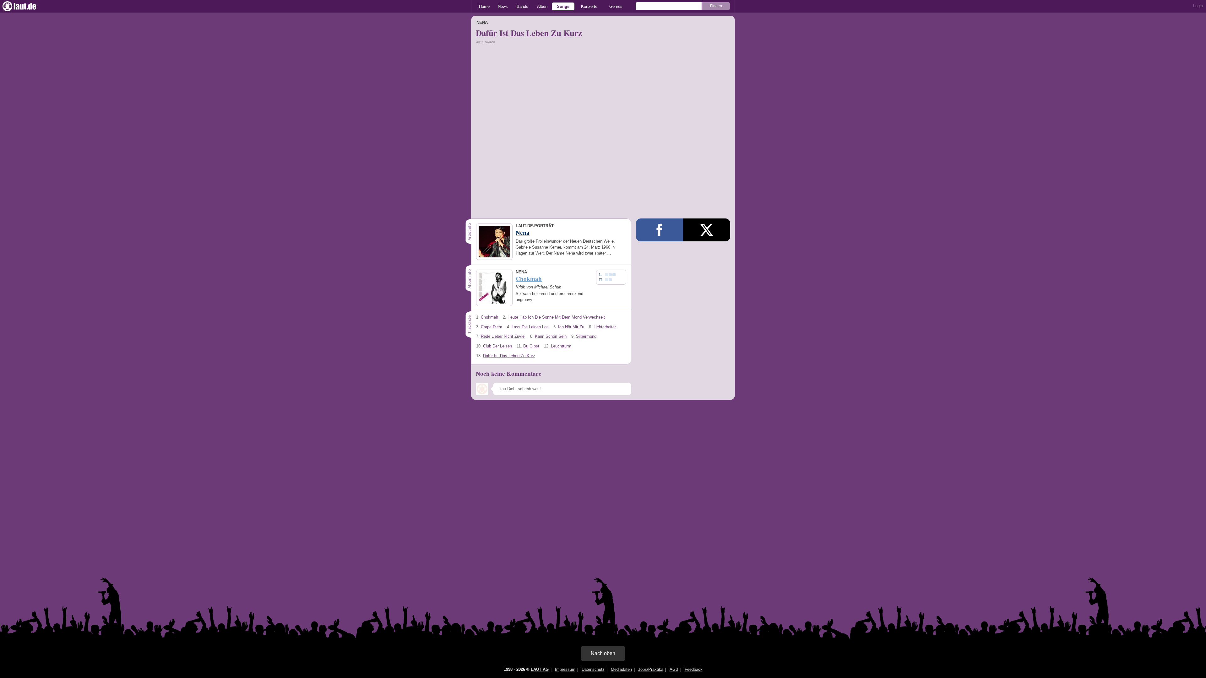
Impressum (565, 669)
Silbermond (586, 336)
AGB (674, 669)
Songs (563, 6)
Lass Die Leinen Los (530, 327)
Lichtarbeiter (605, 327)
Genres (615, 6)
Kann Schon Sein (551, 336)
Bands (522, 6)
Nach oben (603, 653)
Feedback (694, 669)
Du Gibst (531, 346)
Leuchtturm (561, 346)
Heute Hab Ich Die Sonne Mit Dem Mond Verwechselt (556, 317)
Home (484, 6)
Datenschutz (593, 669)
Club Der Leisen (497, 346)
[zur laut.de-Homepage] (25, 6)
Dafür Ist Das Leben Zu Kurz (509, 355)
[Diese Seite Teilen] (659, 229)
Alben (542, 6)
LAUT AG (540, 669)
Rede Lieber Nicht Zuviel (503, 336)
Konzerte (589, 6)
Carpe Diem (491, 327)
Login (1198, 5)
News (503, 6)
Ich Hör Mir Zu (571, 327)
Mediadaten (621, 669)
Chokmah (489, 317)
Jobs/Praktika (650, 669)
